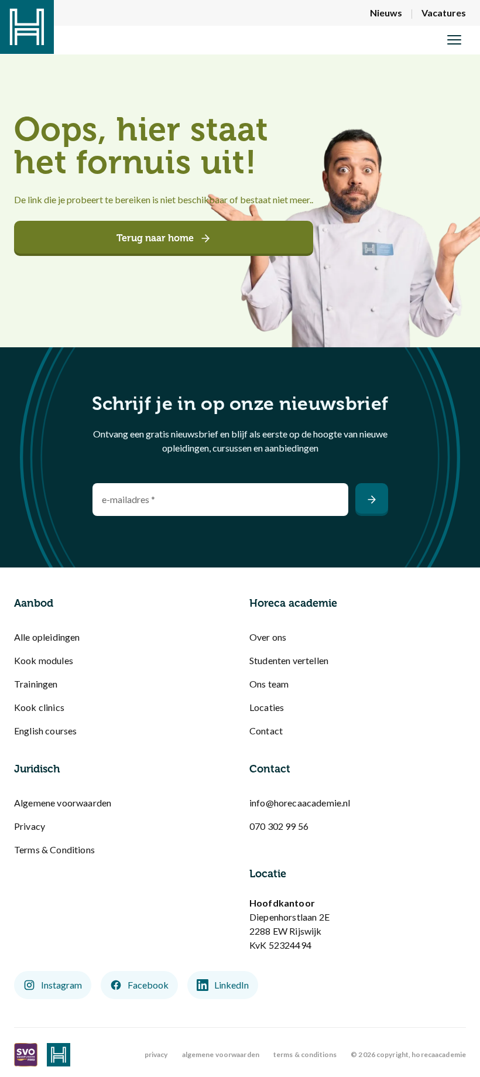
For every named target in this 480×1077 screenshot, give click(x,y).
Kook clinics (39, 707)
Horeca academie (293, 603)
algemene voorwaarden (220, 1054)
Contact (266, 730)
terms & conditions (305, 1054)
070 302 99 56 (278, 826)
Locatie (267, 873)
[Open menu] (454, 39)
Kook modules (43, 660)
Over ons (267, 636)
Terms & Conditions (54, 849)
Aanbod (33, 603)
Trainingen (36, 683)
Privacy (29, 826)
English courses (45, 730)
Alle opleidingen (47, 636)
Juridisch (37, 769)
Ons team (269, 683)
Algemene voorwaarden (62, 802)
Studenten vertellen (288, 660)
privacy (156, 1054)
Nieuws (386, 12)
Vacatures (443, 12)
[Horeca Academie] (27, 27)
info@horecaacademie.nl (300, 802)
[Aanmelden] (371, 499)
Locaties (266, 707)
